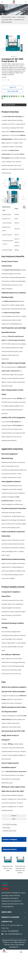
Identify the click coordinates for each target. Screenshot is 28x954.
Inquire (11, 87)
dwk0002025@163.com (15, 934)
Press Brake (6, 828)
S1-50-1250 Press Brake (10, 824)
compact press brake (9, 831)
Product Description (9, 105)
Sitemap (6, 945)
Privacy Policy (14, 945)
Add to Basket (11, 91)
